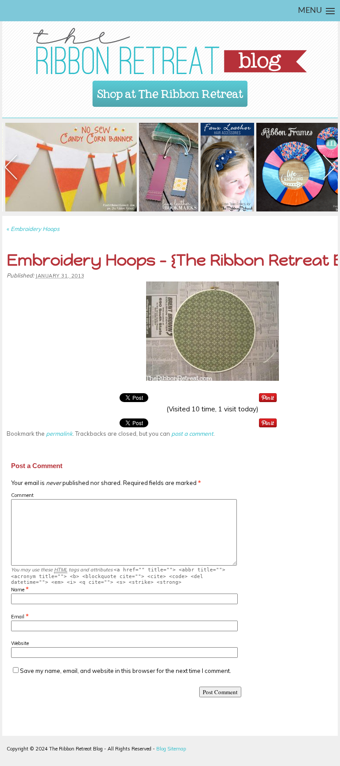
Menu (310, 11)
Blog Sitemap (171, 749)
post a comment (192, 433)
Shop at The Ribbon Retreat (170, 91)
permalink (59, 433)
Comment (22, 495)
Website (20, 643)
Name (17, 589)
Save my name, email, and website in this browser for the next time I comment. (125, 670)
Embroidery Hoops (33, 228)
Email (17, 617)
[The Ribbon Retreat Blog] (170, 51)
